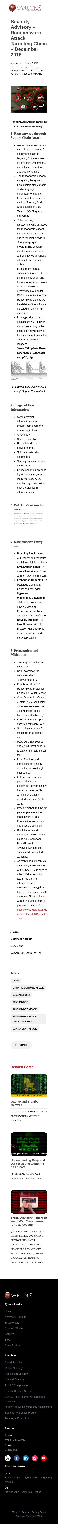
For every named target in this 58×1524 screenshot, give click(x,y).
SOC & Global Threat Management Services (25, 1399)
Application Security (16, 1373)
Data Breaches (19, 67)
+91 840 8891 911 (15, 1439)
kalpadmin (18, 63)
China (16, 980)
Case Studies (12, 1345)
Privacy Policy (38, 1512)
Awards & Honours (15, 1317)
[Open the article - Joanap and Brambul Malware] (20, 1085)
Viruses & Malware (32, 74)
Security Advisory (25, 1112)
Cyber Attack (36, 1231)
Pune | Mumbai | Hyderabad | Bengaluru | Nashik (28, 1479)
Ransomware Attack (22, 71)
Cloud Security (13, 1362)
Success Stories (14, 1328)
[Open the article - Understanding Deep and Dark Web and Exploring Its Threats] (20, 1144)
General (19, 1174)
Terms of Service (20, 1512)
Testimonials (12, 1322)
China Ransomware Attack (28, 988)
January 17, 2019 (31, 63)
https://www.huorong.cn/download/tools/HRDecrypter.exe (32, 914)
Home (8, 1311)
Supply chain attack (25, 1029)
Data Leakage (35, 67)
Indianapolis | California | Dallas (23, 1492)
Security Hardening (22, 1253)
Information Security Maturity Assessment (28, 1406)
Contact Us (11, 1449)
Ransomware (20, 1002)
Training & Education (17, 1418)
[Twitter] (9, 1458)
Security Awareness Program (21, 1412)
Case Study (21, 1231)
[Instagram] (36, 1458)
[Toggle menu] (51, 7)
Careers (9, 1334)
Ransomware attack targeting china (25, 1019)
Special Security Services (19, 1391)
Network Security (14, 1379)
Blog (7, 1339)
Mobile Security (14, 1368)
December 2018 (21, 995)
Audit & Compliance (16, 1385)
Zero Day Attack (34, 1262)
